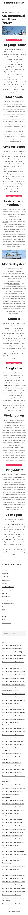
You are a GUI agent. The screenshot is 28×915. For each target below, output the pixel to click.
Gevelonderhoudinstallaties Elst (11, 753)
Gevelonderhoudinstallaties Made (12, 772)
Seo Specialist (12, 911)
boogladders (8, 385)
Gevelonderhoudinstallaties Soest (12, 819)
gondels (20, 338)
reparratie (13, 564)
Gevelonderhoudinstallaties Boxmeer (13, 697)
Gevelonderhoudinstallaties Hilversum (13, 829)
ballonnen (5, 573)
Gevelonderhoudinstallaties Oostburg (13, 712)
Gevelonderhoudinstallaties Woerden (13, 810)
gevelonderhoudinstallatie (12, 524)
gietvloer (5, 593)
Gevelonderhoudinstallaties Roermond (13, 684)
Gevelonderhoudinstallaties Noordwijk (13, 731)
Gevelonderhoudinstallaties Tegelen (13, 678)
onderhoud (5, 564)
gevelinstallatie (16, 563)
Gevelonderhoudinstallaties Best (12, 648)
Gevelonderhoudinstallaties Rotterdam (14, 888)
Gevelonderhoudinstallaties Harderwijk (14, 891)
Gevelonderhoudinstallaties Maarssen (13, 866)
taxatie (4, 616)
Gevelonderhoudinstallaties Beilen (12, 738)
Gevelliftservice (16, 84)
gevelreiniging (6, 590)
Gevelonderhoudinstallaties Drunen (12, 791)
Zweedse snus (6, 622)
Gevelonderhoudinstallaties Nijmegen (13, 788)
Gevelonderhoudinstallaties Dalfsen (12, 668)
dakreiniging (6, 580)
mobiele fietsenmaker (8, 603)
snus (3, 609)
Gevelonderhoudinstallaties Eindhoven (13, 693)
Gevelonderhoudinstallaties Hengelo (13, 885)
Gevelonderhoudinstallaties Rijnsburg (13, 875)
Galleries (4, 583)
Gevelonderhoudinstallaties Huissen (13, 734)
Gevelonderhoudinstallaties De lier (12, 904)
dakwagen (10, 519)
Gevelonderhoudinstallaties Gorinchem (14, 839)
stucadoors (5, 613)
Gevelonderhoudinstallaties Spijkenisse (13, 807)
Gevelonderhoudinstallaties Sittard (12, 826)
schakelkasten (10, 159)
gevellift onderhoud (16, 561)
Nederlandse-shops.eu (14, 3)
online (18, 911)
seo (3, 606)
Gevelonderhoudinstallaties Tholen (12, 766)
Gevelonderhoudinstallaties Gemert (13, 822)
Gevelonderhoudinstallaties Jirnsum (13, 785)
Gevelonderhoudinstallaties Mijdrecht (13, 671)
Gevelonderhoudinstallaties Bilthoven (13, 728)
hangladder (8, 494)
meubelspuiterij (7, 600)
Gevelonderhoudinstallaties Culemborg (14, 769)
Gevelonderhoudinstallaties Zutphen (13, 878)
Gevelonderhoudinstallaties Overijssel (13, 675)
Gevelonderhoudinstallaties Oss (11, 895)
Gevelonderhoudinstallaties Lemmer (13, 803)
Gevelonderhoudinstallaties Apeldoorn (13, 881)
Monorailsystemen (14, 283)
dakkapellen (5, 577)
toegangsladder (14, 82)
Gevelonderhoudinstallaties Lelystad (13, 744)
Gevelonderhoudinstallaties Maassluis (13, 775)
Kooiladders (13, 119)
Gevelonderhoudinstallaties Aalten (12, 658)
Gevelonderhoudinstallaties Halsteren (13, 681)
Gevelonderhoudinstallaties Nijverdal (13, 709)
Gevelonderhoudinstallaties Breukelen (13, 851)
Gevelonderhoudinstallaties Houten (12, 645)
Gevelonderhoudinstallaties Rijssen (12, 800)
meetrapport (6, 596)
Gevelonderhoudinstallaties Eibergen (13, 842)
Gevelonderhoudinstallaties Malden (12, 665)
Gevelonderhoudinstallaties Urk (11, 762)
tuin (3, 619)
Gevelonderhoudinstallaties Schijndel (13, 652)
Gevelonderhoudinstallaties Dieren (12, 716)
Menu (14, 6)
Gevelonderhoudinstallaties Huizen (12, 832)
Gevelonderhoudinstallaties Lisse (12, 835)
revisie (19, 564)
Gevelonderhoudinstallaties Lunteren (13, 719)
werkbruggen (10, 447)
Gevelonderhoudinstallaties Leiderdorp (14, 655)
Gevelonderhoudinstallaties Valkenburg (14, 700)
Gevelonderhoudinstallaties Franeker (13, 661)
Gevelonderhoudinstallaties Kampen (13, 741)
